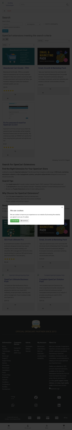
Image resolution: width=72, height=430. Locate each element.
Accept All (15, 220)
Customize (25, 220)
